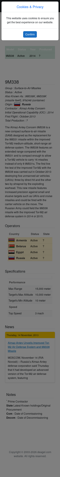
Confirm (30, 34)
